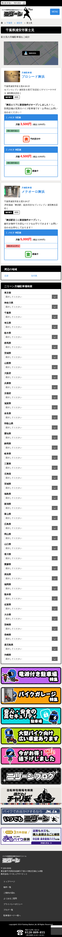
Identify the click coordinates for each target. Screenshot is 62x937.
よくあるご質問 (10, 898)
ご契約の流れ (9, 893)
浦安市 (19, 23)
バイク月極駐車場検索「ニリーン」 (14, 859)
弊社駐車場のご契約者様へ (12, 3)
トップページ (9, 881)
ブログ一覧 (8, 910)
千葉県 (9, 23)
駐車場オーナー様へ (12, 915)
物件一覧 (7, 887)
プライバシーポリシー (13, 904)
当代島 (34, 276)
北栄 (6, 276)
